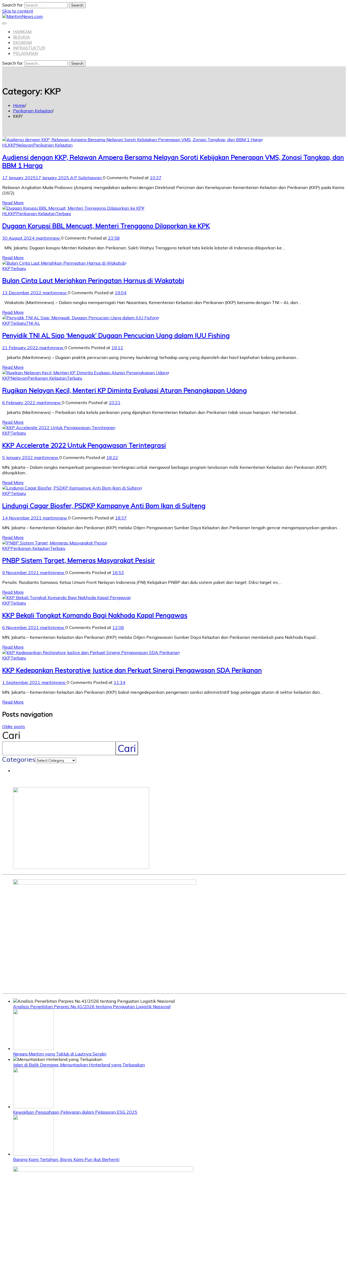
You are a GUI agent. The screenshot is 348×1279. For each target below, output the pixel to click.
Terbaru (63, 213)
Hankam (22, 31)
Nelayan (24, 145)
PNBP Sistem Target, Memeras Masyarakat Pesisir (78, 560)
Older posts (13, 726)
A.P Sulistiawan (86, 177)
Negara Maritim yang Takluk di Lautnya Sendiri (59, 1054)
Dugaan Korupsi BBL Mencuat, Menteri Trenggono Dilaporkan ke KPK (106, 226)
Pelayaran (25, 53)
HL (5, 145)
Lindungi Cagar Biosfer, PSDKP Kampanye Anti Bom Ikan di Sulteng (104, 505)
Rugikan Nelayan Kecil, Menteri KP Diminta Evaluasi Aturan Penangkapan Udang (124, 390)
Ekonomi (22, 42)
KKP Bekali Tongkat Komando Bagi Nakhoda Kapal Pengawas (94, 615)
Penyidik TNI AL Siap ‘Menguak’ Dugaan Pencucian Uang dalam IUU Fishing (116, 335)
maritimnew (48, 238)
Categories (18, 759)
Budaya (21, 37)
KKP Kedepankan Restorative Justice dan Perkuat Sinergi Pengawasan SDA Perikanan (132, 670)
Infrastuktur (29, 48)
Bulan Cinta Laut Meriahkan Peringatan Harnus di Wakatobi (93, 280)
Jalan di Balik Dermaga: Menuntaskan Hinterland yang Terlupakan (79, 1064)
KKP (12, 145)
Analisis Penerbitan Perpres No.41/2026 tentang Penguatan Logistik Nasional (91, 1006)
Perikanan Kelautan (53, 145)
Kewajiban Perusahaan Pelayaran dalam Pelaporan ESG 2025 (75, 1112)
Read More (13, 202)
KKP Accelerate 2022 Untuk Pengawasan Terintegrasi (84, 445)
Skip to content (17, 11)
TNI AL (33, 323)
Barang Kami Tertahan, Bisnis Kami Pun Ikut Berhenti (66, 1159)
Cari (11, 735)
